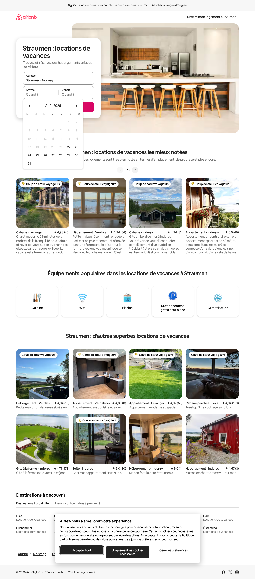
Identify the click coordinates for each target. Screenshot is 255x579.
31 (29, 163)
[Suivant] (135, 170)
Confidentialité (54, 572)
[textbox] (40, 94)
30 (76, 155)
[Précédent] (120, 170)
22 (68, 147)
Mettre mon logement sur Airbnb (211, 17)
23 (76, 147)
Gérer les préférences (173, 550)
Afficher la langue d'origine (169, 5)
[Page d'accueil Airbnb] (26, 17)
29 (68, 155)
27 (53, 155)
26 (45, 155)
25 (37, 155)
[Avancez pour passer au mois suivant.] (76, 106)
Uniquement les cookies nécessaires (127, 552)
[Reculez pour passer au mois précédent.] (30, 106)
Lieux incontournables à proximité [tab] (77, 503)
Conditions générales (81, 572)
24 (29, 155)
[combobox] (58, 80)
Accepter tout (81, 550)
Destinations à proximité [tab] (32, 503)
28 (60, 155)
